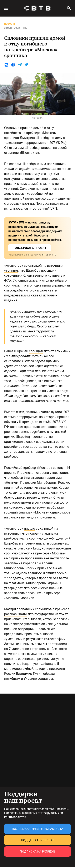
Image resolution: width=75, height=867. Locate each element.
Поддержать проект (37, 840)
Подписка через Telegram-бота (37, 828)
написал (45, 148)
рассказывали (15, 614)
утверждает (13, 588)
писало (29, 528)
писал (31, 381)
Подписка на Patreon (37, 851)
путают (56, 412)
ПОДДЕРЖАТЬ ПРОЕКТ (29, 248)
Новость (10, 23)
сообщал (36, 351)
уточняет (11, 270)
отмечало (11, 654)
